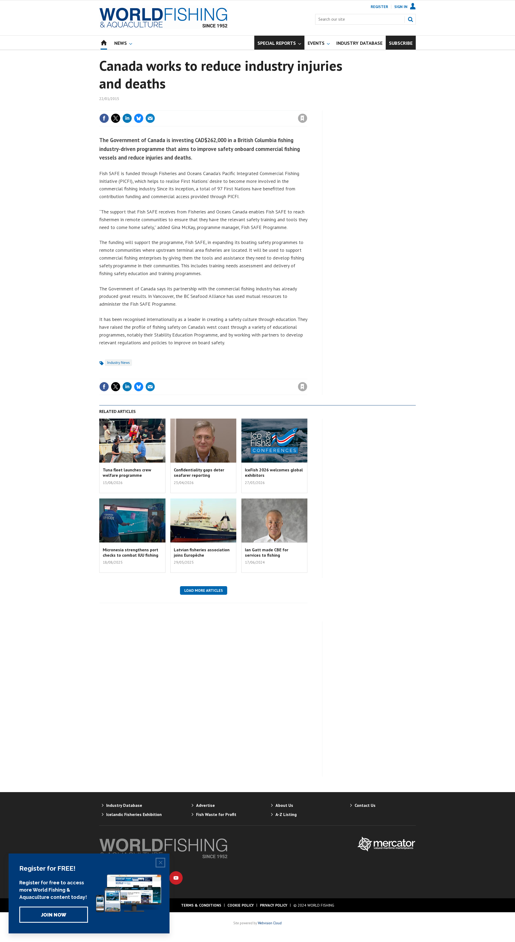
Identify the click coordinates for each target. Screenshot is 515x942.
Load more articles (203, 590)
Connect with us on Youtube (176, 878)
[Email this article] (150, 118)
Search (410, 19)
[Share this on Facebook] (104, 118)
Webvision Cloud (270, 923)
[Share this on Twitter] (115, 118)
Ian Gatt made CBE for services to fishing (266, 552)
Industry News (118, 362)
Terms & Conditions (201, 905)
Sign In (400, 7)
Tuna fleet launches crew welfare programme (127, 472)
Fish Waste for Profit (216, 814)
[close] (307, 107)
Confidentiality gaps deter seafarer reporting (199, 472)
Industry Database (124, 805)
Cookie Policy (240, 905)
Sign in (239, 107)
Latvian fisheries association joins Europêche (202, 552)
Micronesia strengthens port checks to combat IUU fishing (130, 552)
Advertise (205, 805)
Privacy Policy (273, 905)
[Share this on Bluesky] (139, 118)
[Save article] (302, 118)
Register (379, 7)
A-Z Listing (286, 814)
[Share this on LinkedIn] (127, 118)
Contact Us (365, 805)
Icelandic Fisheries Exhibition (134, 814)
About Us (284, 805)
